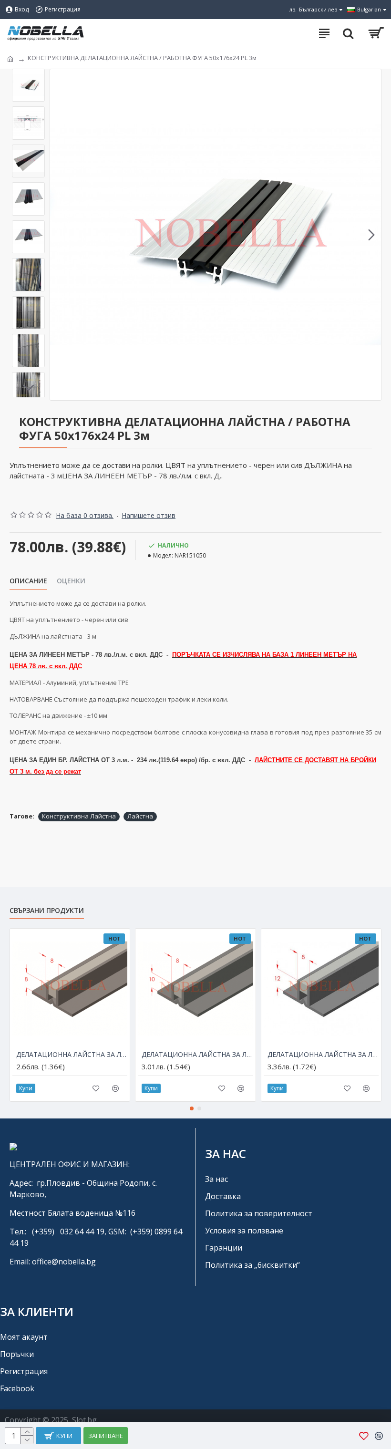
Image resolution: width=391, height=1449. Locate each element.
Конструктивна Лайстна (79, 816)
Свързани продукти (47, 910)
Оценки (71, 581)
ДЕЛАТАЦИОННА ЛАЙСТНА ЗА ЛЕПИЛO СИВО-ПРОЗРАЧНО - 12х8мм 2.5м (323, 1054)
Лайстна (140, 816)
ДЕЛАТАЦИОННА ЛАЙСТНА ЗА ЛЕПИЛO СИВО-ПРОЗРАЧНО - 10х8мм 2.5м (197, 1054)
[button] (59, 234)
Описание (28, 581)
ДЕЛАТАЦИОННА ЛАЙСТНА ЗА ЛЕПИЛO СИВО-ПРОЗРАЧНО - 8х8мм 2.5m (71, 1054)
